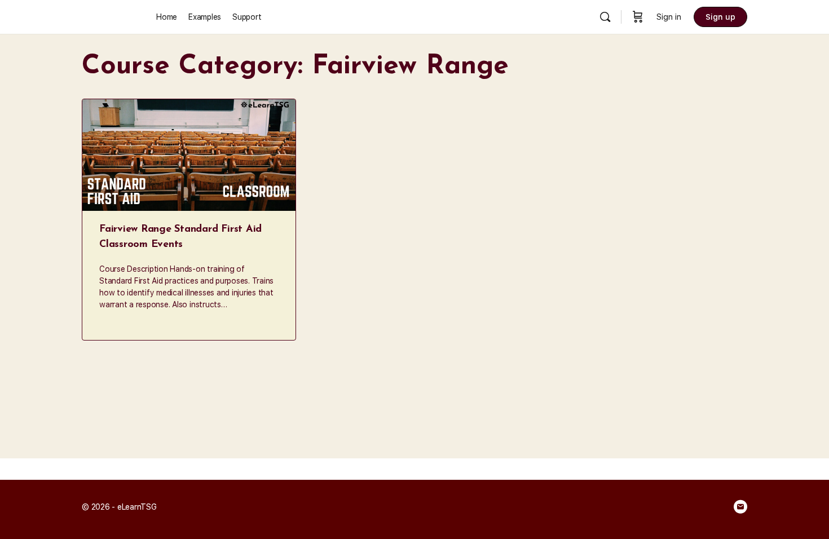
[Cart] (637, 17)
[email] (740, 507)
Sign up (720, 16)
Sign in (668, 16)
